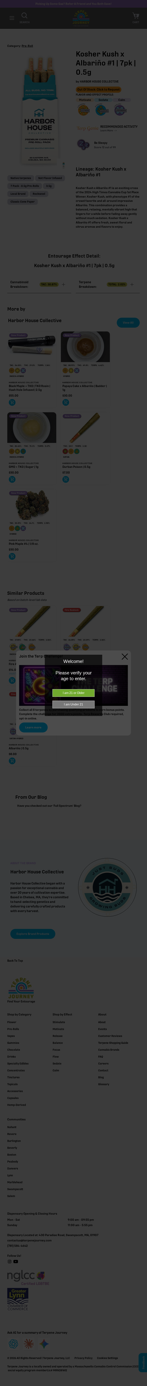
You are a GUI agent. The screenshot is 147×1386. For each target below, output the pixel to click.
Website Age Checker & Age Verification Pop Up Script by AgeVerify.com (142, 1385)
